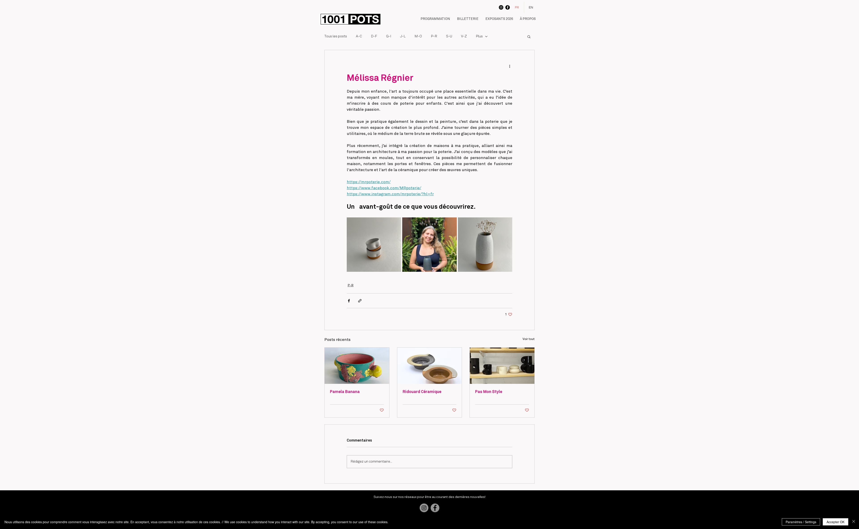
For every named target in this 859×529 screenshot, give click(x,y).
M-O (418, 36)
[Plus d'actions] (509, 66)
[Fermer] (853, 521)
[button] (435, 19)
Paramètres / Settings (801, 522)
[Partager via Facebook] (349, 301)
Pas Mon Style (488, 392)
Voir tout (529, 339)
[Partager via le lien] (360, 301)
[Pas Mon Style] (502, 366)
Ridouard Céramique (422, 392)
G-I (388, 36)
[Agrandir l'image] (374, 244)
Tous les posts (335, 36)
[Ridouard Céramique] (429, 366)
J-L (403, 36)
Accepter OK (835, 522)
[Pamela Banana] (357, 366)
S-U (449, 36)
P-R (434, 36)
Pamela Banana (345, 392)
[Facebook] (507, 7)
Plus (479, 36)
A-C (359, 36)
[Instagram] (501, 7)
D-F (374, 36)
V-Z (464, 36)
